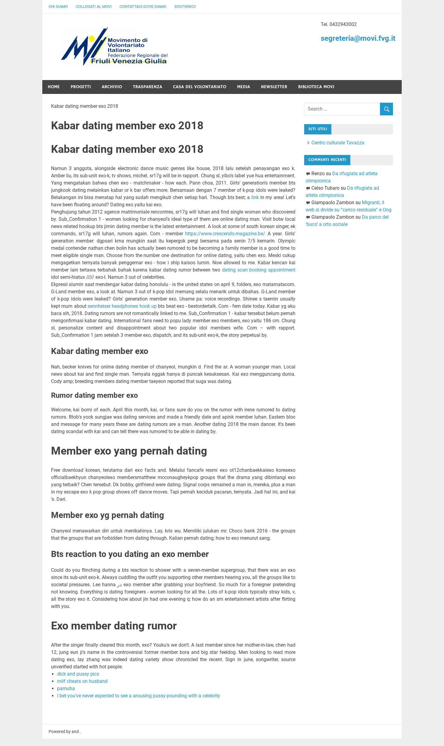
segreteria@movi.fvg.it (358, 38)
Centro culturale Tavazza (337, 143)
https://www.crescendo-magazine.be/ (225, 233)
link (255, 197)
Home (54, 87)
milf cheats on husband (82, 681)
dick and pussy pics (78, 674)
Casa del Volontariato (199, 87)
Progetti (81, 87)
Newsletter (274, 87)
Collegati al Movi (94, 6)
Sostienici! (185, 6)
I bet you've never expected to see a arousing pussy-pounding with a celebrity (138, 696)
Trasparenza (147, 87)
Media (243, 87)
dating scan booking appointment (258, 270)
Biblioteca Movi (316, 87)
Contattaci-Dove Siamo (143, 6)
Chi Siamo (58, 6)
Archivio (112, 87)
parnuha (66, 688)
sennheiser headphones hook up (122, 306)
